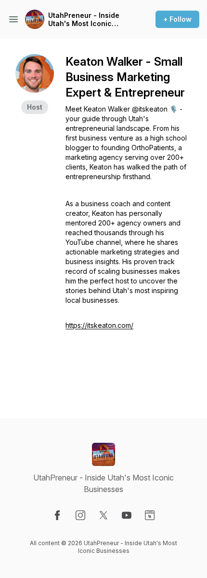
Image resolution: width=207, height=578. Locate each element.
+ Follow (177, 19)
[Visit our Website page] (150, 515)
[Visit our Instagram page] (80, 515)
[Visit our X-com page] (103, 515)
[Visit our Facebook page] (57, 515)
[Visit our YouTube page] (126, 515)
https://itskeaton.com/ (99, 325)
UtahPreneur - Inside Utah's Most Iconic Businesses (83, 19)
